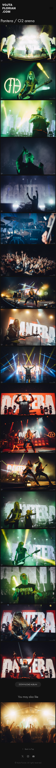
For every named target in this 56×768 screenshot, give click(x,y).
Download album (28, 684)
